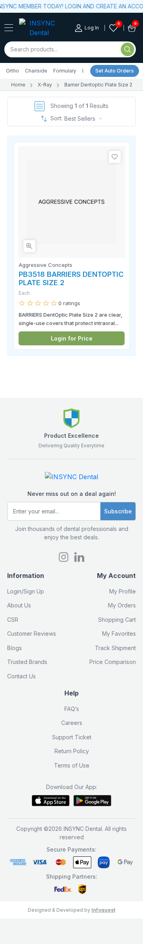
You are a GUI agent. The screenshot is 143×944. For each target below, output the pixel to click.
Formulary (64, 71)
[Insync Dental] (8, 27)
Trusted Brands (27, 661)
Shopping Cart (117, 619)
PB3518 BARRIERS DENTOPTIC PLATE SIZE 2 (71, 278)
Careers (71, 722)
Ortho (12, 71)
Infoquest (103, 910)
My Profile (122, 591)
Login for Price (72, 338)
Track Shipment (115, 647)
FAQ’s (71, 708)
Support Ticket (71, 737)
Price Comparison (112, 661)
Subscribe (118, 511)
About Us (19, 605)
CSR (12, 619)
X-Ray (45, 85)
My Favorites (119, 633)
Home (18, 85)
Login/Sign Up (25, 591)
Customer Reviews (31, 633)
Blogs (14, 647)
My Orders (122, 605)
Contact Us (21, 676)
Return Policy (71, 751)
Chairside (36, 71)
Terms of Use (71, 765)
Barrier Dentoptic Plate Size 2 (98, 85)
